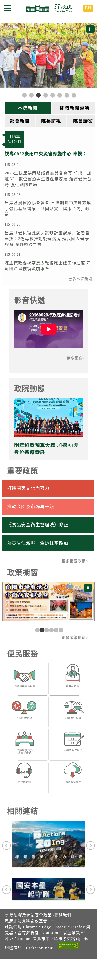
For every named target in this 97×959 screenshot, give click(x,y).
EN (88, 7)
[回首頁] (48, 8)
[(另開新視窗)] (24, 680)
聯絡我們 (62, 915)
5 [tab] (55, 630)
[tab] (28, 108)
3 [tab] (46, 630)
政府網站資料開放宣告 (26, 921)
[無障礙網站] (68, 946)
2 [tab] (41, 630)
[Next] (91, 59)
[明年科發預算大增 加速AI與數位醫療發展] (48, 417)
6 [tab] (60, 630)
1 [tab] (36, 630)
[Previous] (6, 59)
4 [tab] (50, 630)
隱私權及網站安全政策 (30, 915)
